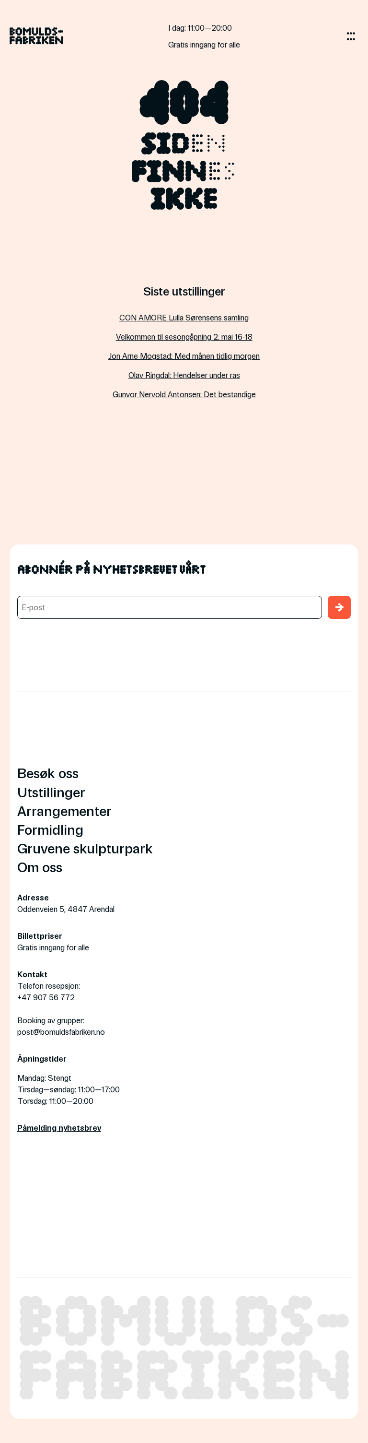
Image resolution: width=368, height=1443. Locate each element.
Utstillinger (51, 792)
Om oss (39, 866)
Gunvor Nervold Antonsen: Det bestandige (184, 394)
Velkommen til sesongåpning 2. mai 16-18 (184, 336)
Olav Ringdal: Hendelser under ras (184, 375)
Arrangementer (64, 810)
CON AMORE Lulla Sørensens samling (184, 317)
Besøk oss (48, 772)
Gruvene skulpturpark (85, 848)
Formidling (50, 829)
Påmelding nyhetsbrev (59, 1128)
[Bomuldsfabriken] (36, 40)
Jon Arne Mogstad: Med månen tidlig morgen (184, 356)
